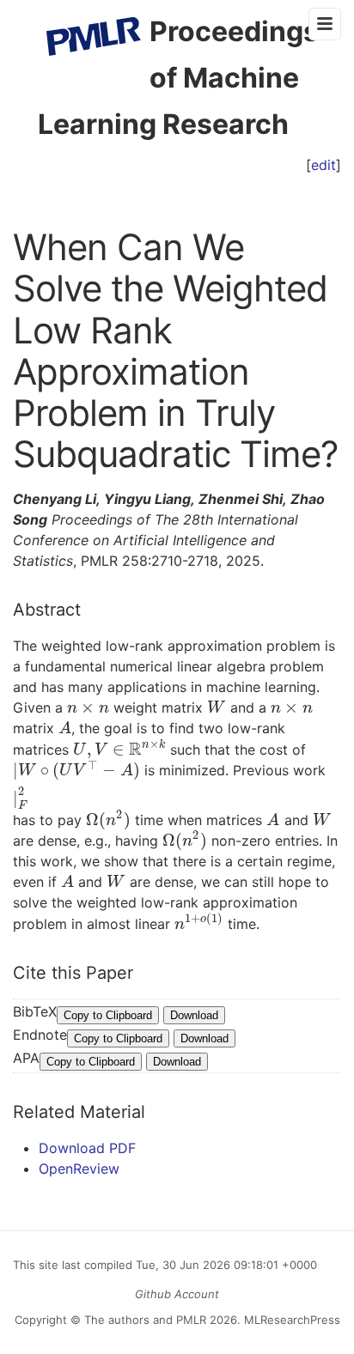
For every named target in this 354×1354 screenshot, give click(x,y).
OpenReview (79, 1168)
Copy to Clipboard (108, 1015)
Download (194, 1015)
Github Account (177, 1294)
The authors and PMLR (145, 1320)
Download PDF (87, 1148)
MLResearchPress (290, 1320)
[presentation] (88, 707)
